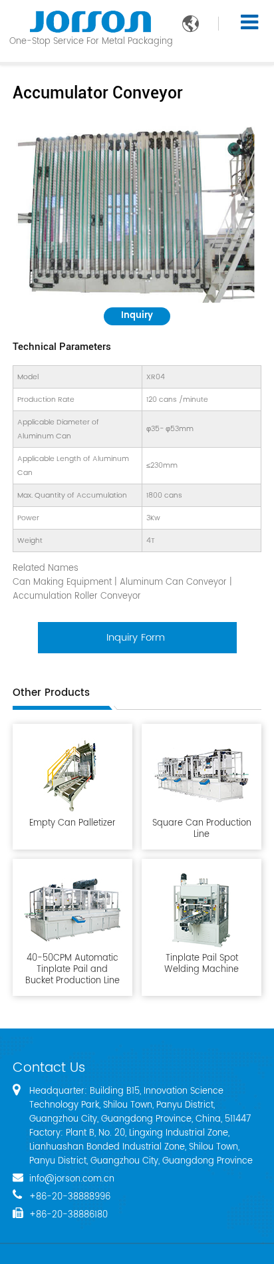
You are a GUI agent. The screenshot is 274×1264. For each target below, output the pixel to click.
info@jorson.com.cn (71, 1179)
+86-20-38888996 (69, 1197)
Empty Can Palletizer (72, 822)
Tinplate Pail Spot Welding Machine (201, 963)
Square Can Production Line (201, 828)
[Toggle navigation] (249, 22)
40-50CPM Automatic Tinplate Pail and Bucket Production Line (72, 969)
